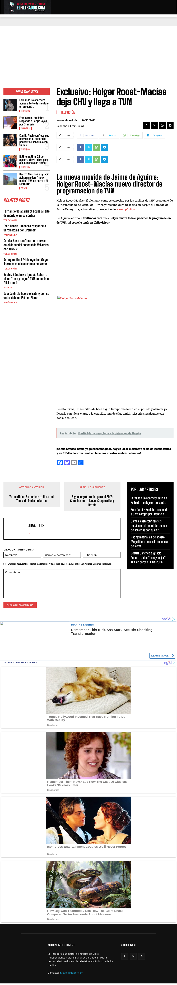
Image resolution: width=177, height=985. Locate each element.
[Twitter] (154, 125)
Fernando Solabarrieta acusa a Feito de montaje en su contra (34, 103)
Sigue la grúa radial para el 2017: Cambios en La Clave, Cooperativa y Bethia (92, 501)
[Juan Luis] (16, 529)
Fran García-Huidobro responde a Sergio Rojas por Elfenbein (33, 121)
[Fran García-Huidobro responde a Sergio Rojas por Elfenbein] (10, 122)
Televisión (25, 111)
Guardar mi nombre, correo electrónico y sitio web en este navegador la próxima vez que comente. (59, 563)
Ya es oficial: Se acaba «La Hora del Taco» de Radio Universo (31, 499)
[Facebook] (146, 125)
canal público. (126, 209)
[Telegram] (170, 125)
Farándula (25, 128)
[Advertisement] (88, 52)
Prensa (24, 188)
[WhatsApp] (162, 125)
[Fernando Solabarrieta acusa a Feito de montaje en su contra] (10, 105)
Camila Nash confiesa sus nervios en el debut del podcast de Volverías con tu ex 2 (34, 140)
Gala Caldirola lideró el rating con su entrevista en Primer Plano (26, 295)
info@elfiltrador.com (71, 972)
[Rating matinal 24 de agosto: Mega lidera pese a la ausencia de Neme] (10, 161)
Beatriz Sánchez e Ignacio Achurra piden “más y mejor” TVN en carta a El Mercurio (34, 179)
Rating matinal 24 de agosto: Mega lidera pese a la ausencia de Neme (33, 160)
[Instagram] (133, 956)
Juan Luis (71, 120)
